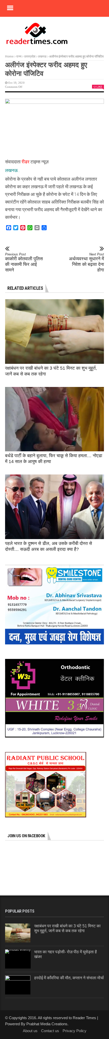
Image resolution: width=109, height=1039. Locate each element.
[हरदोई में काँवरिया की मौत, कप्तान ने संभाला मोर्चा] (17, 984)
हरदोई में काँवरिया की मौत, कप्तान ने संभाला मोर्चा (69, 978)
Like (99, 86)
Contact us (50, 1031)
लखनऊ (42, 56)
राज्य (19, 56)
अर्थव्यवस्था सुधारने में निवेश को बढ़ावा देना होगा (86, 262)
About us (30, 1031)
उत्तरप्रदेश (29, 56)
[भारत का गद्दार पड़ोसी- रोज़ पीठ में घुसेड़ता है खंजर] (18, 959)
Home (9, 56)
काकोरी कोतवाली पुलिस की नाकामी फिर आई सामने (24, 262)
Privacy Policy (74, 1031)
